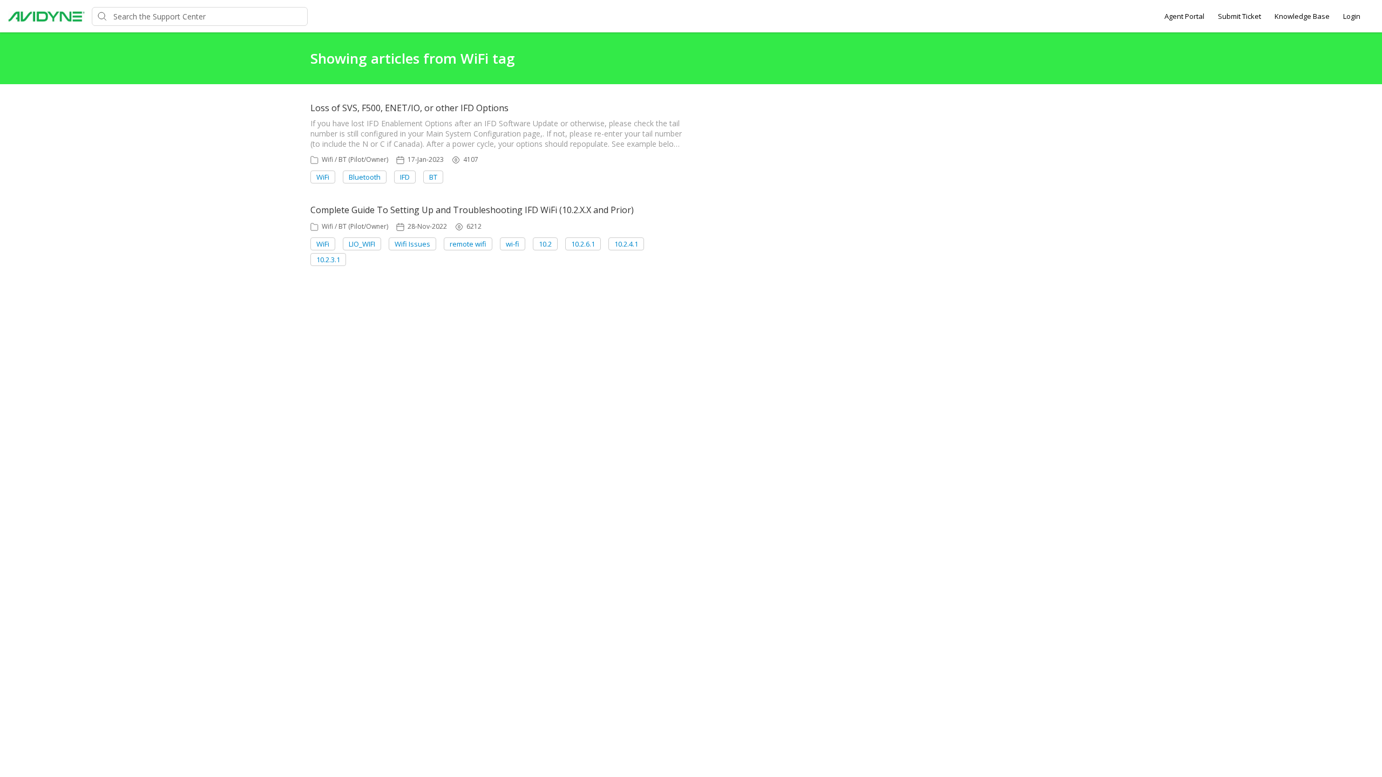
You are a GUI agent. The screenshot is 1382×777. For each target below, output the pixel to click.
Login (1351, 16)
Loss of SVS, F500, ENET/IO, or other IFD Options (409, 108)
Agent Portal (1184, 16)
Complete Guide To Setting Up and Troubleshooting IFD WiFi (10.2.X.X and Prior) (472, 210)
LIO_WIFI (362, 244)
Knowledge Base (1302, 16)
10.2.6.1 (583, 244)
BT (433, 177)
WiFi (322, 177)
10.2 (545, 244)
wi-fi (512, 244)
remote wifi (468, 244)
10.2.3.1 (328, 259)
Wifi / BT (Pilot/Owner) (355, 159)
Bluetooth (365, 177)
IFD (405, 177)
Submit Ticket (1239, 16)
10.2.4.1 (626, 244)
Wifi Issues (412, 244)
